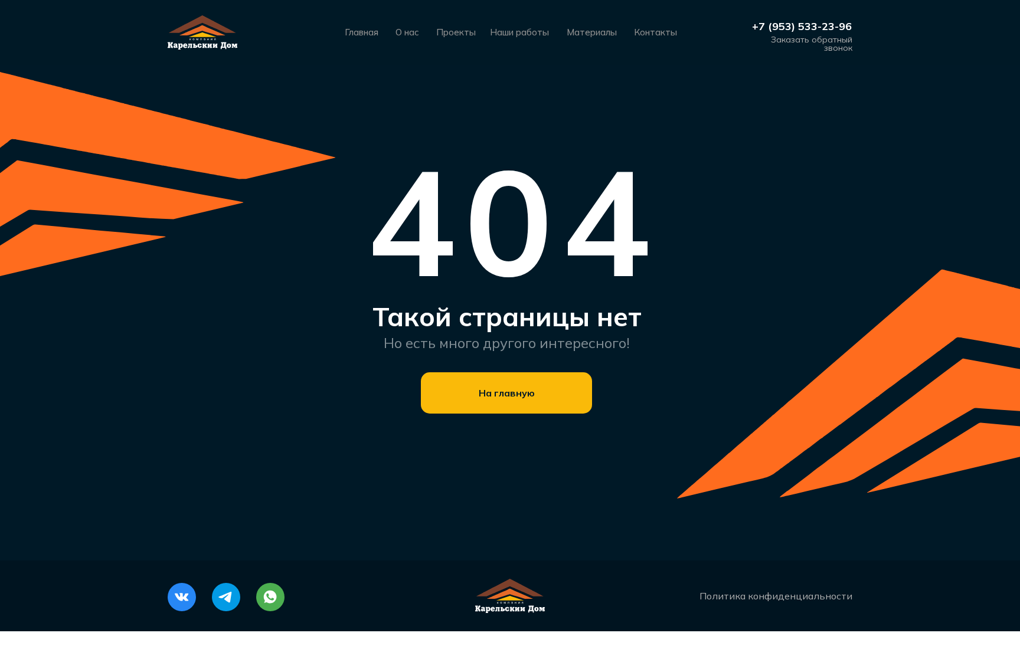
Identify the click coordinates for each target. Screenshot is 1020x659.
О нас (407, 32)
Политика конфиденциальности (775, 596)
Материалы (592, 32)
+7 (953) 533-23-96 (802, 26)
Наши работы (519, 32)
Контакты (655, 32)
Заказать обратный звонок (811, 43)
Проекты (456, 32)
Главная (361, 32)
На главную (507, 393)
